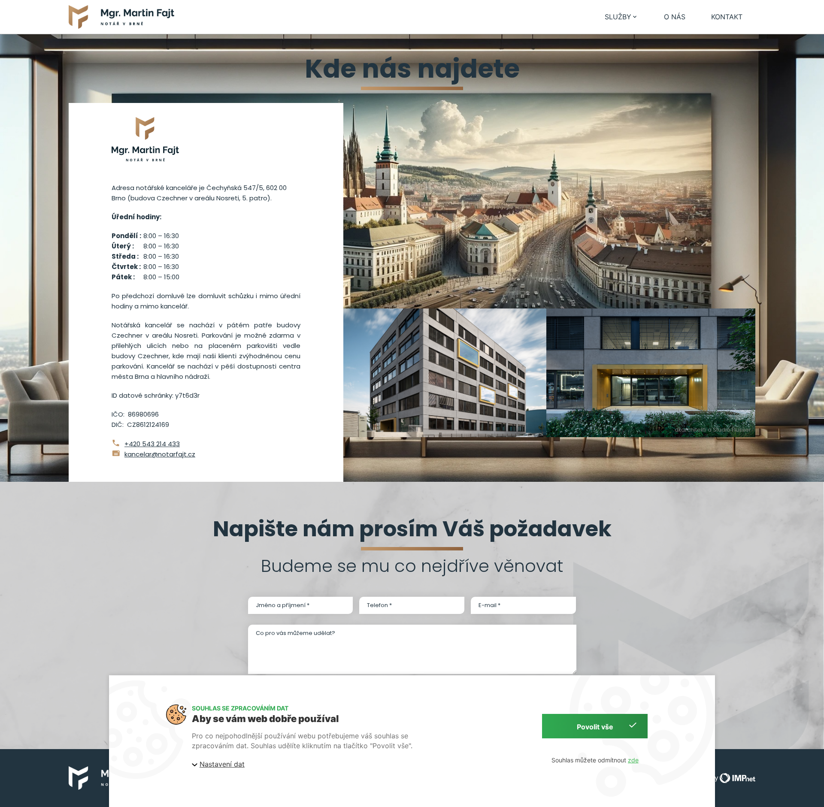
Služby (618, 16)
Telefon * (379, 605)
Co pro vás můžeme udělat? (295, 633)
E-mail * (489, 605)
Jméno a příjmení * (282, 605)
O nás (674, 16)
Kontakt (726, 16)
